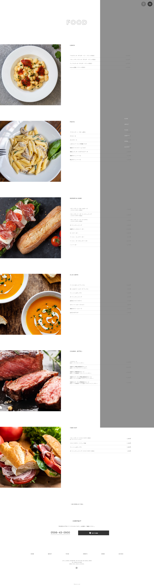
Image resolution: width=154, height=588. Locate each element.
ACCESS (121, 554)
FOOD (67, 554)
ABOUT (50, 554)
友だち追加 (95, 533)
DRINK (103, 554)
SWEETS (85, 554)
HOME (32, 554)
